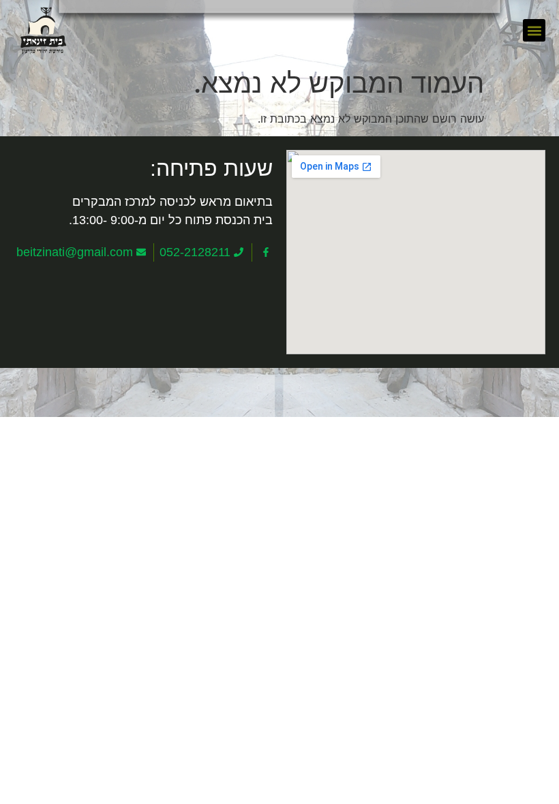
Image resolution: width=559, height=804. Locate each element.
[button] (534, 30)
